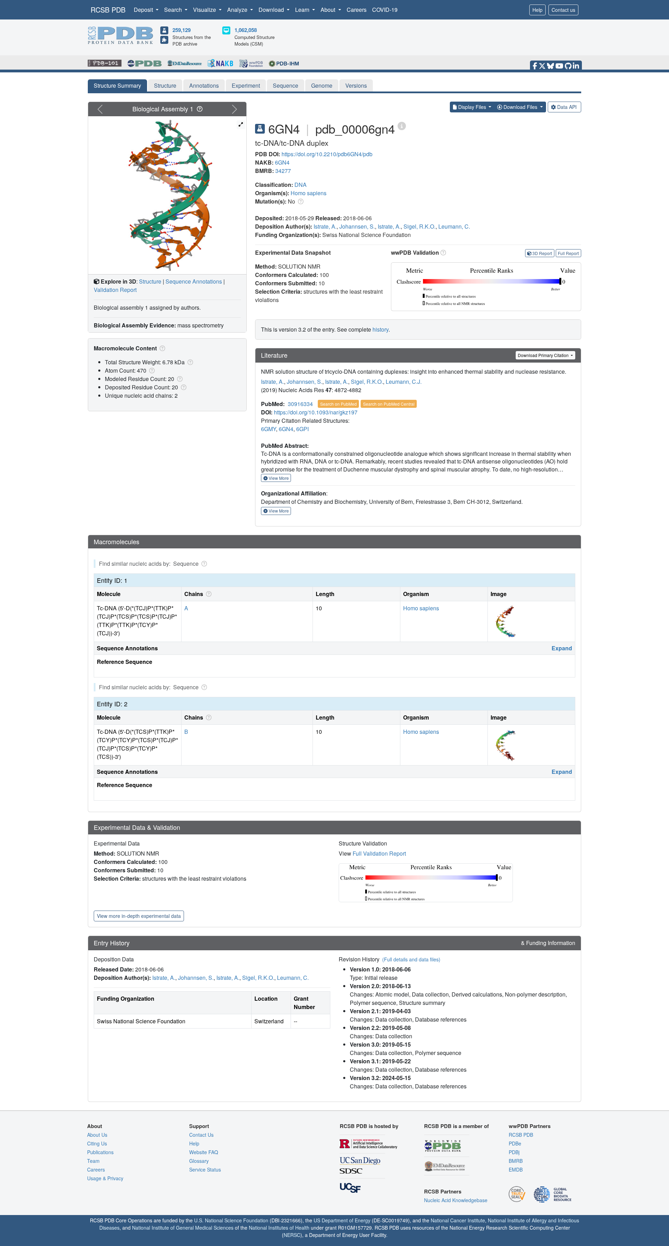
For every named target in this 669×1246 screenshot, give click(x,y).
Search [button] (173, 10)
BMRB (516, 1160)
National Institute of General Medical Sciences (182, 1227)
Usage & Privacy (105, 1178)
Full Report (568, 253)
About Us (97, 1134)
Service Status (205, 1169)
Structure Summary (117, 85)
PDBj (514, 1152)
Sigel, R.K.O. (419, 226)
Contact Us (201, 1134)
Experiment (246, 85)
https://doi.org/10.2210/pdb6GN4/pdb (327, 154)
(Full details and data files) (411, 959)
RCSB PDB (108, 10)
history (380, 329)
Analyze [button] (238, 10)
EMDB (516, 1169)
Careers (357, 10)
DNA (300, 185)
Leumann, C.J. (404, 382)
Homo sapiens (308, 193)
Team (93, 1160)
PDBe (515, 1143)
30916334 (300, 404)
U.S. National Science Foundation (231, 1220)
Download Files (520, 106)
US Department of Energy (342, 1220)
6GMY (268, 429)
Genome (321, 85)
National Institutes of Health (279, 1227)
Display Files (472, 106)
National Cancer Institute (458, 1220)
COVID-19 (385, 10)
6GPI (302, 429)
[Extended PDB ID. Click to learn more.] (402, 125)
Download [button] (272, 10)
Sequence (285, 85)
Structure (165, 85)
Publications (100, 1152)
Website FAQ (203, 1152)
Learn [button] (303, 10)
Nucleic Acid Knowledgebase (455, 1200)
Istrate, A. (325, 226)
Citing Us (97, 1143)
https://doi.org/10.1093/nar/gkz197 (315, 412)
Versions (356, 85)
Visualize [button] (205, 10)
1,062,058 (245, 30)
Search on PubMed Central (389, 404)
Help (537, 9)
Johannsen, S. (357, 226)
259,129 (181, 30)
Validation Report (115, 290)
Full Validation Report (379, 853)
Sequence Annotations (194, 281)
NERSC (292, 1234)
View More (278, 478)
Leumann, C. (454, 226)
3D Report (542, 253)
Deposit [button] (144, 10)
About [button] (329, 10)
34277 (283, 171)
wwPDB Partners (530, 1126)
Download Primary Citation (544, 355)
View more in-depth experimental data (139, 915)
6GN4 (282, 162)
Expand (562, 648)
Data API (567, 106)
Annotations (204, 85)
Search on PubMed (338, 404)
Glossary (199, 1160)
